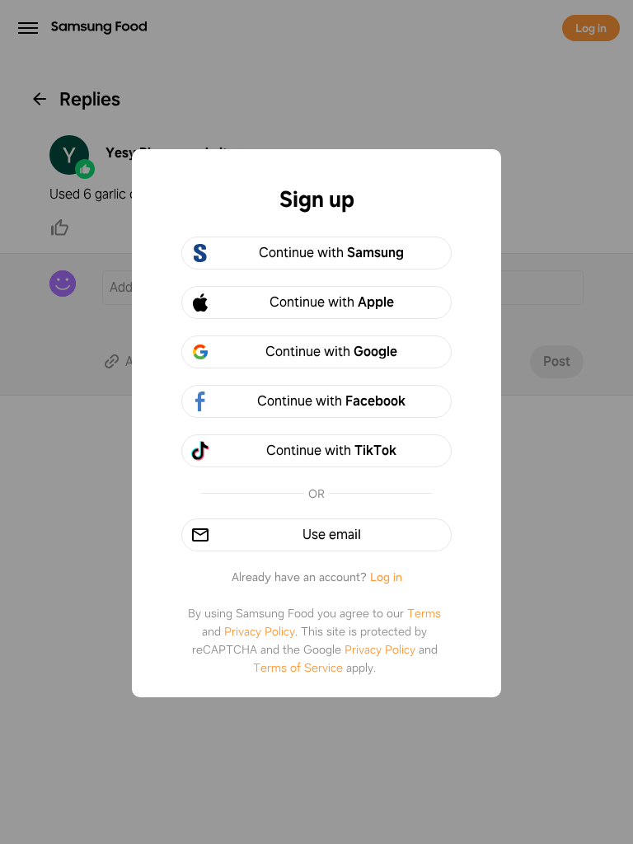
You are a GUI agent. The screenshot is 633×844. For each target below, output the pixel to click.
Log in (386, 577)
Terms (424, 613)
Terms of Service (298, 667)
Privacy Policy (259, 631)
